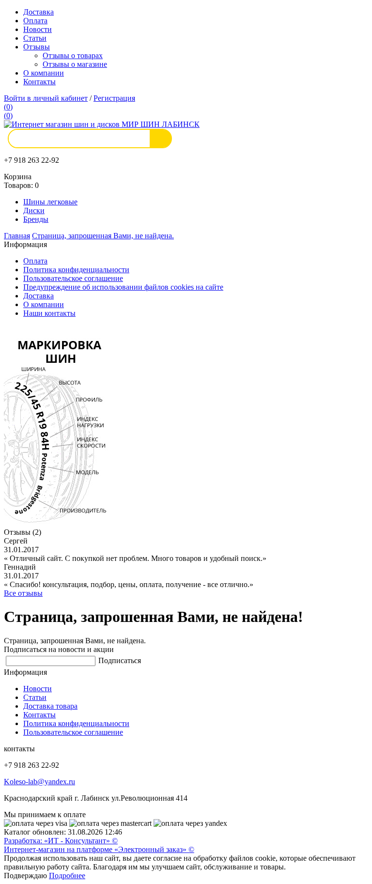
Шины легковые (50, 202)
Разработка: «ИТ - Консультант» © (61, 841)
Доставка (38, 12)
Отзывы (36, 47)
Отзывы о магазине (75, 64)
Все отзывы (23, 593)
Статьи (34, 38)
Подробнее (67, 875)
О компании (43, 73)
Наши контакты (49, 313)
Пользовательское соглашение (73, 278)
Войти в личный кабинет (46, 98)
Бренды (35, 219)
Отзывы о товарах (73, 55)
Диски (34, 210)
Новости (37, 29)
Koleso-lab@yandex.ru (39, 781)
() (8, 107)
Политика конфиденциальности (76, 269)
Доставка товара (50, 706)
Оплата (35, 20)
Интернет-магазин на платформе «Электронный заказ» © (99, 849)
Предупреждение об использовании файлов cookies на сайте (123, 287)
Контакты (39, 82)
